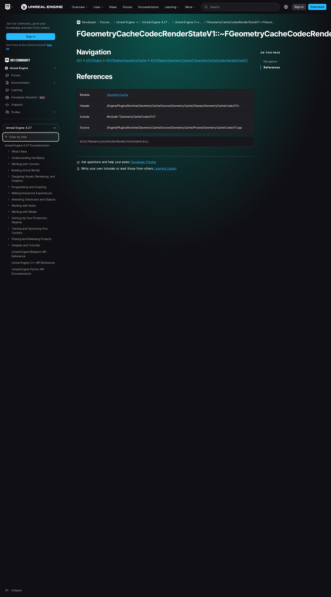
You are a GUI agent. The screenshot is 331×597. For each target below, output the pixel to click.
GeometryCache (117, 94)
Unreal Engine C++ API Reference (33, 262)
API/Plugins (94, 60)
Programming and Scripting (29, 187)
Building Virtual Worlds (26, 170)
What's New (19, 151)
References (272, 67)
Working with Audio (24, 205)
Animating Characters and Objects (34, 199)
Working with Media (24, 211)
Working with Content (25, 164)
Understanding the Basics (28, 157)
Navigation (270, 61)
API (79, 60)
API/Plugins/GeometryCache (126, 60)
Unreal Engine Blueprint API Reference (29, 254)
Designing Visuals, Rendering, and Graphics (33, 178)
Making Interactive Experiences (32, 193)
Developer (89, 22)
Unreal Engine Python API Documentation (28, 271)
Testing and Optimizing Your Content (30, 230)
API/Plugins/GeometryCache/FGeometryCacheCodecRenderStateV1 (199, 60)
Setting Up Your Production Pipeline (29, 220)
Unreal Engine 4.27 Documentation (27, 145)
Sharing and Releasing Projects (32, 239)
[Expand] (8, 151)
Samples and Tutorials (26, 245)
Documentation (106, 22)
